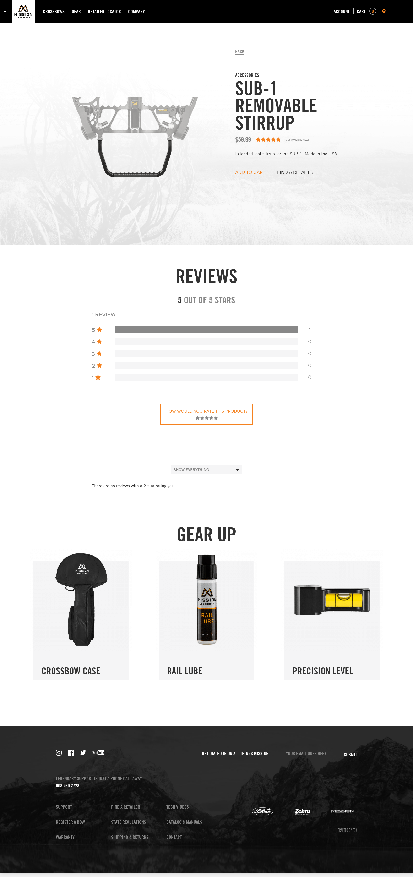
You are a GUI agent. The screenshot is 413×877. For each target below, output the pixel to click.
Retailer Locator (104, 11)
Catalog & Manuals (184, 822)
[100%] (206, 329)
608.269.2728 (67, 786)
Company (136, 11)
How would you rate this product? (206, 411)
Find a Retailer (295, 172)
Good (211, 418)
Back (239, 51)
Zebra (297, 811)
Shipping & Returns (129, 837)
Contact (174, 837)
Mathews (257, 811)
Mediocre (202, 418)
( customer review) (296, 140)
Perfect (216, 418)
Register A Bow (70, 822)
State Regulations (128, 822)
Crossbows (54, 11)
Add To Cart (250, 172)
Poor (198, 418)
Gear (76, 11)
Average (207, 418)
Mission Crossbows (23, 11)
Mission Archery (337, 811)
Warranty (65, 837)
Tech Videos (177, 807)
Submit (350, 754)
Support (64, 807)
